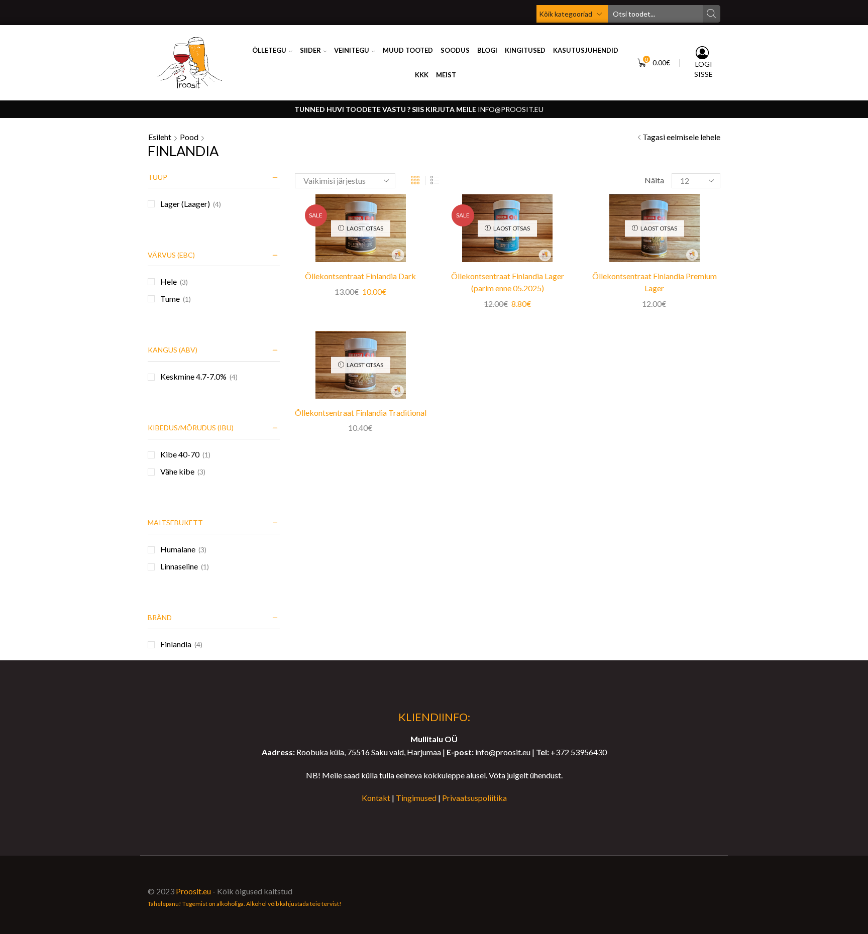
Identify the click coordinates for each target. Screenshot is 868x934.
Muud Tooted (408, 50)
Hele (168, 281)
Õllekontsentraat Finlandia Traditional (360, 412)
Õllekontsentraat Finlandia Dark (360, 276)
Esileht (159, 137)
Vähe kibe (177, 471)
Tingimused (416, 797)
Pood (189, 137)
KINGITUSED (525, 50)
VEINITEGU (351, 50)
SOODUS (455, 50)
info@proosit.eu (511, 109)
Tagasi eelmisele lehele (681, 137)
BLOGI (487, 50)
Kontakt (376, 797)
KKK (421, 75)
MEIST (446, 75)
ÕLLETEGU (269, 50)
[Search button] (711, 14)
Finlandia (175, 644)
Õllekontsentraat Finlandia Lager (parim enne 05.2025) (507, 282)
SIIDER (310, 50)
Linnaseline (179, 566)
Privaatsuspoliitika (474, 797)
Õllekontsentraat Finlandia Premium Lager (654, 282)
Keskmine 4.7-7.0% (193, 376)
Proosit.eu (193, 891)
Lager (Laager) (185, 203)
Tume (170, 298)
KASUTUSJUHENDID (585, 50)
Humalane (177, 549)
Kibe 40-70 (179, 454)
